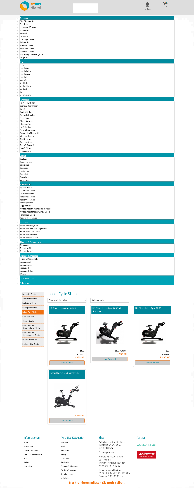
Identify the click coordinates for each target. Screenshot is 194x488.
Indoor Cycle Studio (29, 312)
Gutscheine (65, 478)
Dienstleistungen (67, 474)
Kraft (63, 446)
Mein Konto (147, 9)
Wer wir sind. (28, 446)
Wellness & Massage (68, 470)
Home (26, 442)
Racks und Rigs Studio (30, 344)
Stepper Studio (28, 321)
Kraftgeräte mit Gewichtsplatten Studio (31, 326)
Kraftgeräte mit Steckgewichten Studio (31, 333)
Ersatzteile (65, 462)
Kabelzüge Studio (29, 316)
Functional (65, 450)
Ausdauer (64, 442)
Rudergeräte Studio (29, 307)
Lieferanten (28, 466)
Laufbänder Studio (29, 303)
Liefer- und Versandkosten (33, 454)
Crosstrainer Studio (29, 298)
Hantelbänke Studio (29, 339)
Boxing (63, 454)
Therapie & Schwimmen (70, 466)
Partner (26, 462)
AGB (25, 458)
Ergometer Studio (29, 294)
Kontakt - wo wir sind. (31, 450)
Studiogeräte (65, 458)
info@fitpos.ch (106, 448)
